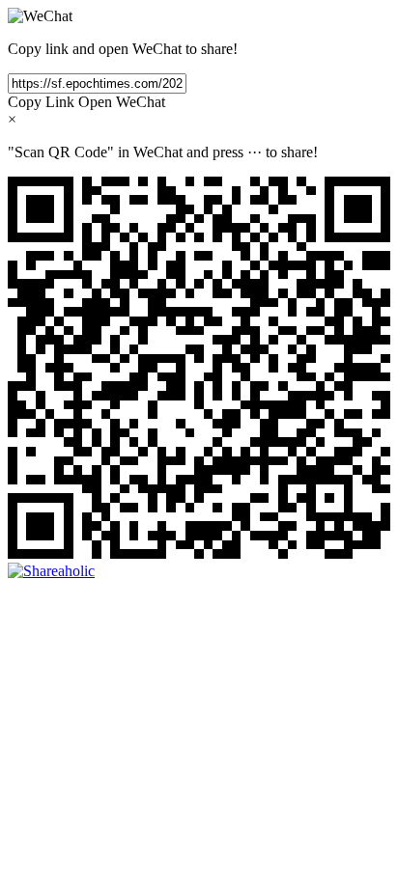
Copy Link (41, 102)
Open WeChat (121, 102)
